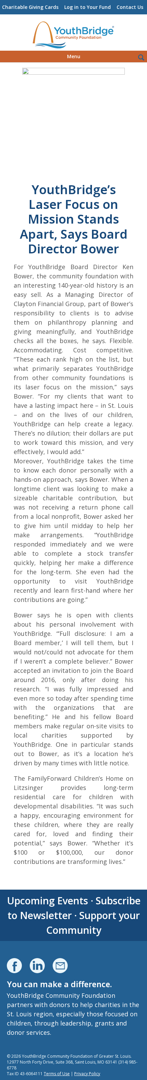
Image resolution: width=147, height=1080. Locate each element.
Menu (73, 56)
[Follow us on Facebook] (14, 965)
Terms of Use (57, 1074)
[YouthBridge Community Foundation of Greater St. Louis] (73, 35)
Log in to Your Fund (87, 7)
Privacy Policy (87, 1074)
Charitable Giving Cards (30, 7)
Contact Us (130, 7)
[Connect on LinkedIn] (37, 965)
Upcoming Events (47, 900)
